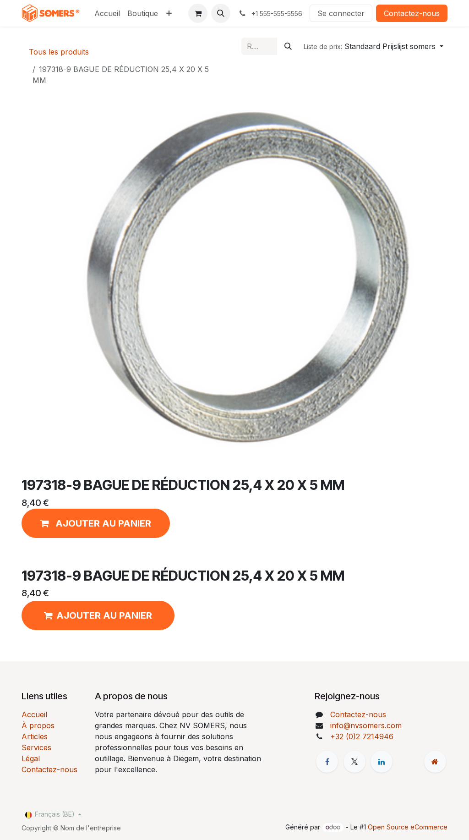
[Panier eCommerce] (197, 13)
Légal (31, 758)
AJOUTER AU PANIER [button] (104, 615)
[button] (220, 13)
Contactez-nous (412, 13)
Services (36, 747)
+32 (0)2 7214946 (361, 736)
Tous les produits (59, 51)
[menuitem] (107, 13)
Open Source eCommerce (407, 827)
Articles (35, 736)
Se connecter (341, 13)
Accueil (34, 714)
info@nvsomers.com (366, 725)
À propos (38, 725)
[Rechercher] (288, 46)
